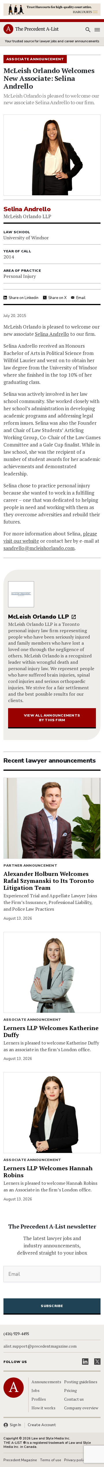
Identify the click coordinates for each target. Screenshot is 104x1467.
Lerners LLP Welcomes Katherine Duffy (51, 1031)
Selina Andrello (52, 334)
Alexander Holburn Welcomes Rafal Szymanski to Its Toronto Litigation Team (48, 881)
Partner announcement (30, 865)
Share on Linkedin (23, 297)
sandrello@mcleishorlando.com (39, 548)
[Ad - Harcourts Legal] (52, 9)
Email (81, 297)
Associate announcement (32, 1019)
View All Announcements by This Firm (52, 717)
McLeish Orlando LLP (38, 617)
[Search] (87, 29)
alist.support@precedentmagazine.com (40, 1346)
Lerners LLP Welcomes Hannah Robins (48, 1171)
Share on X (57, 297)
